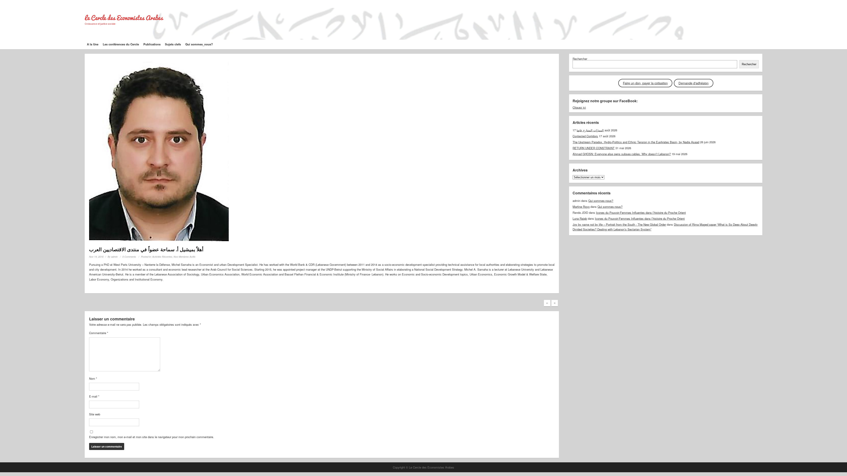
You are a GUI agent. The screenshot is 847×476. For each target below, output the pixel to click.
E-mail (94, 396)
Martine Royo (581, 207)
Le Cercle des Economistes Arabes (124, 18)
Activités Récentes (162, 256)
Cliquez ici (579, 107)
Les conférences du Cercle (121, 44)
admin (114, 256)
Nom (93, 378)
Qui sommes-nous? (600, 201)
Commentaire (98, 333)
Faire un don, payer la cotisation (645, 83)
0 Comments (129, 256)
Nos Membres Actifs (184, 256)
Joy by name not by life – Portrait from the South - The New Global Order (619, 224)
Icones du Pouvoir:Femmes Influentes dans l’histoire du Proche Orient (641, 212)
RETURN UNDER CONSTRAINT (594, 148)
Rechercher (580, 59)
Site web (94, 414)
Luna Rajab (580, 218)
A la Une (92, 44)
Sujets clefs (173, 44)
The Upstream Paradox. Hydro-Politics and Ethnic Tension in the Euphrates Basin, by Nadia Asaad (636, 142)
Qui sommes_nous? (199, 44)
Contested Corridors (585, 136)
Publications (152, 44)
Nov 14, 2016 (96, 256)
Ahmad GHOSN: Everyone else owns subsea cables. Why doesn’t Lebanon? (622, 154)
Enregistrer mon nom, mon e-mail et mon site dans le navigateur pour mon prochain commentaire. (151, 437)
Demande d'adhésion (693, 83)
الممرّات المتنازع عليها (590, 130)
